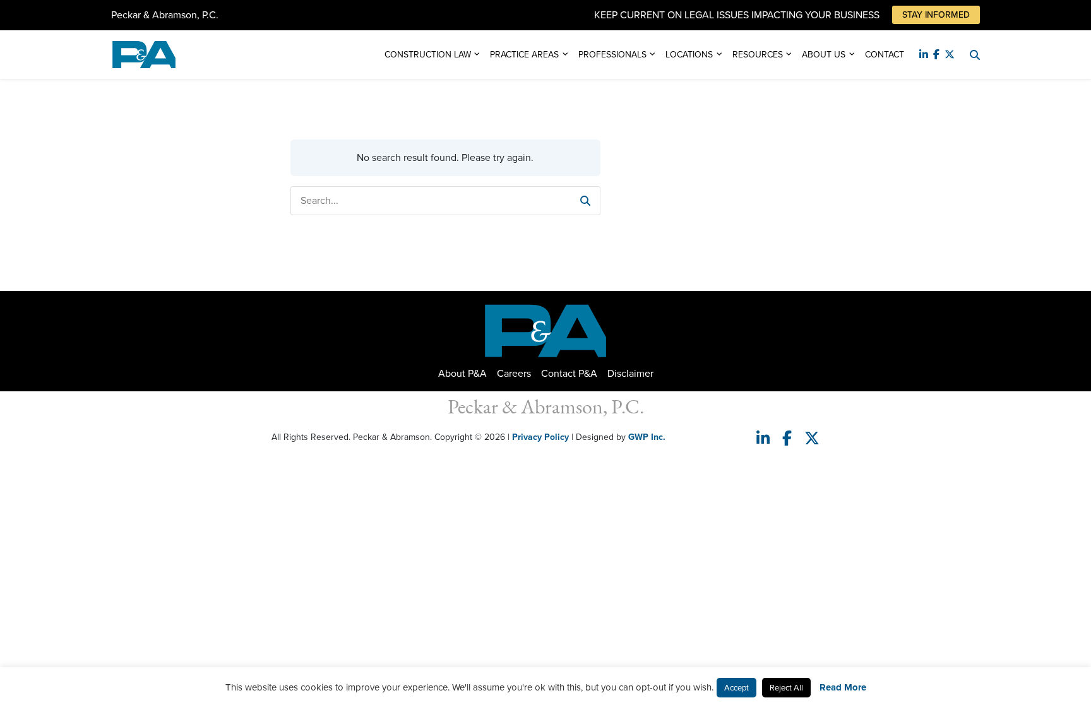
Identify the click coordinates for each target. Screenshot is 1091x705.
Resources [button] (757, 54)
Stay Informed (936, 14)
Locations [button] (689, 54)
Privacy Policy (540, 437)
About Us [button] (823, 54)
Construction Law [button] (428, 54)
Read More (843, 687)
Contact (884, 54)
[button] (585, 200)
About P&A (462, 373)
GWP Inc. (646, 437)
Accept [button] (736, 688)
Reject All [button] (786, 688)
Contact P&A (569, 373)
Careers (514, 373)
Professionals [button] (612, 54)
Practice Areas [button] (524, 54)
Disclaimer (630, 373)
